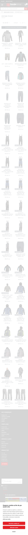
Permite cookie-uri (14, 523)
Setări (14, 531)
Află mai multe (6, 519)
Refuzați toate (14, 527)
